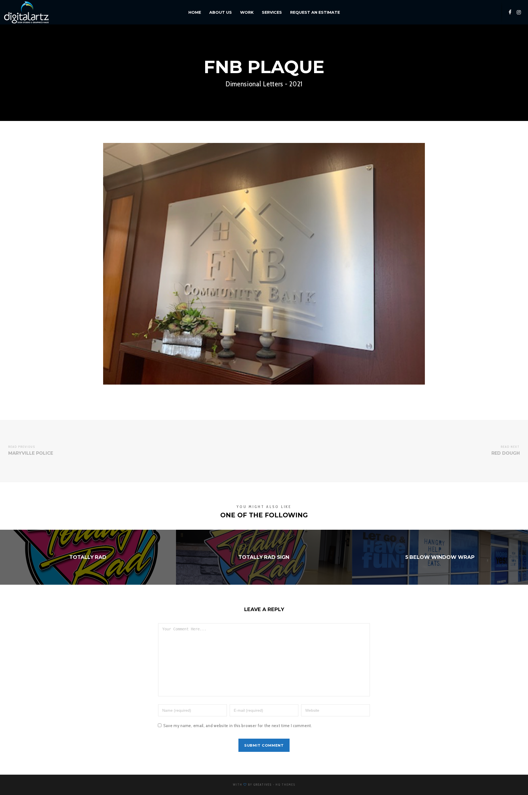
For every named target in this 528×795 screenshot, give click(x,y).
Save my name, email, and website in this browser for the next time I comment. (237, 725)
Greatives (262, 784)
